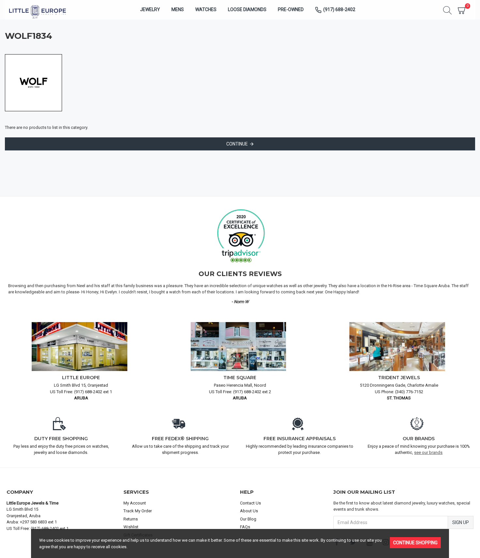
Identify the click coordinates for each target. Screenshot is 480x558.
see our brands (428, 452)
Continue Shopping (415, 542)
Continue (237, 144)
